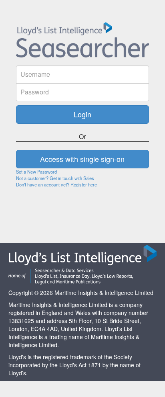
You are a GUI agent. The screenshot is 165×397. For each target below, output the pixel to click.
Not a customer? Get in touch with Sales (55, 178)
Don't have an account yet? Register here (56, 184)
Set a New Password (36, 171)
